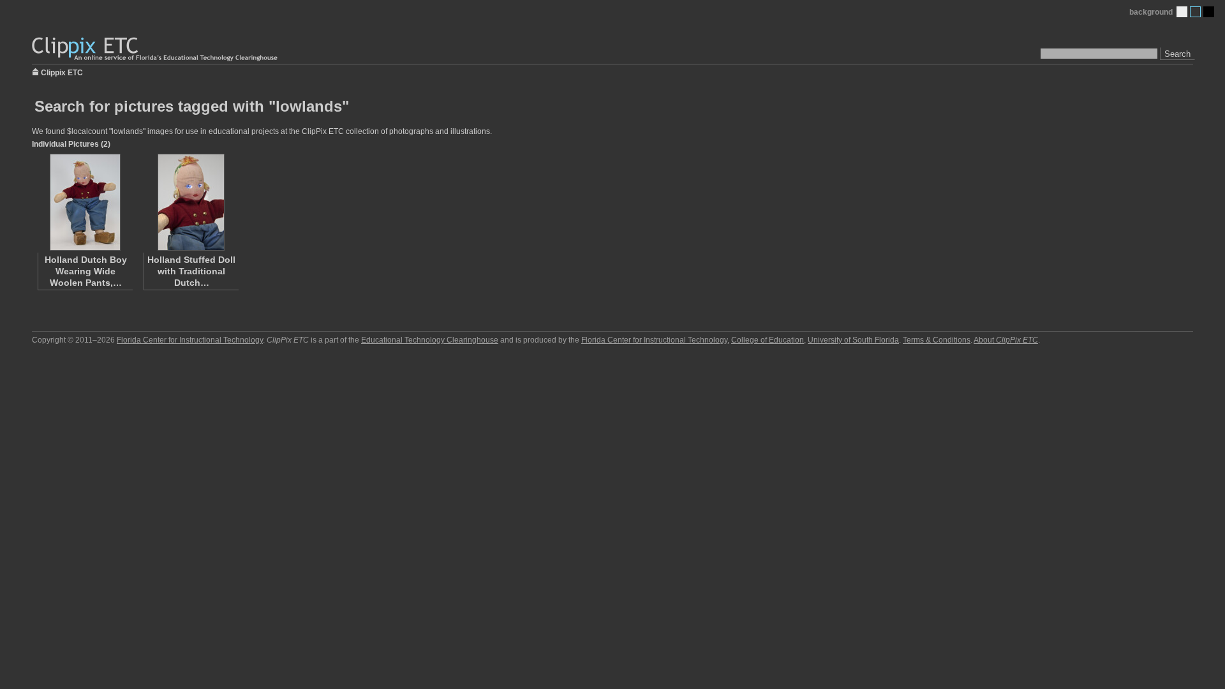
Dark (1208, 11)
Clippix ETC (62, 71)
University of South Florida (853, 340)
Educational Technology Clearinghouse (429, 340)
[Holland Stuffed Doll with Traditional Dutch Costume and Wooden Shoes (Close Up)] (191, 202)
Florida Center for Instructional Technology (190, 340)
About (1006, 340)
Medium (1195, 11)
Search (1177, 54)
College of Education (767, 340)
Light (1182, 11)
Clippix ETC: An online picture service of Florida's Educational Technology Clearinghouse (155, 49)
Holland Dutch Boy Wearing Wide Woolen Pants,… (86, 271)
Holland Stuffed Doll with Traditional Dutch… (191, 271)
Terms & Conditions (936, 340)
